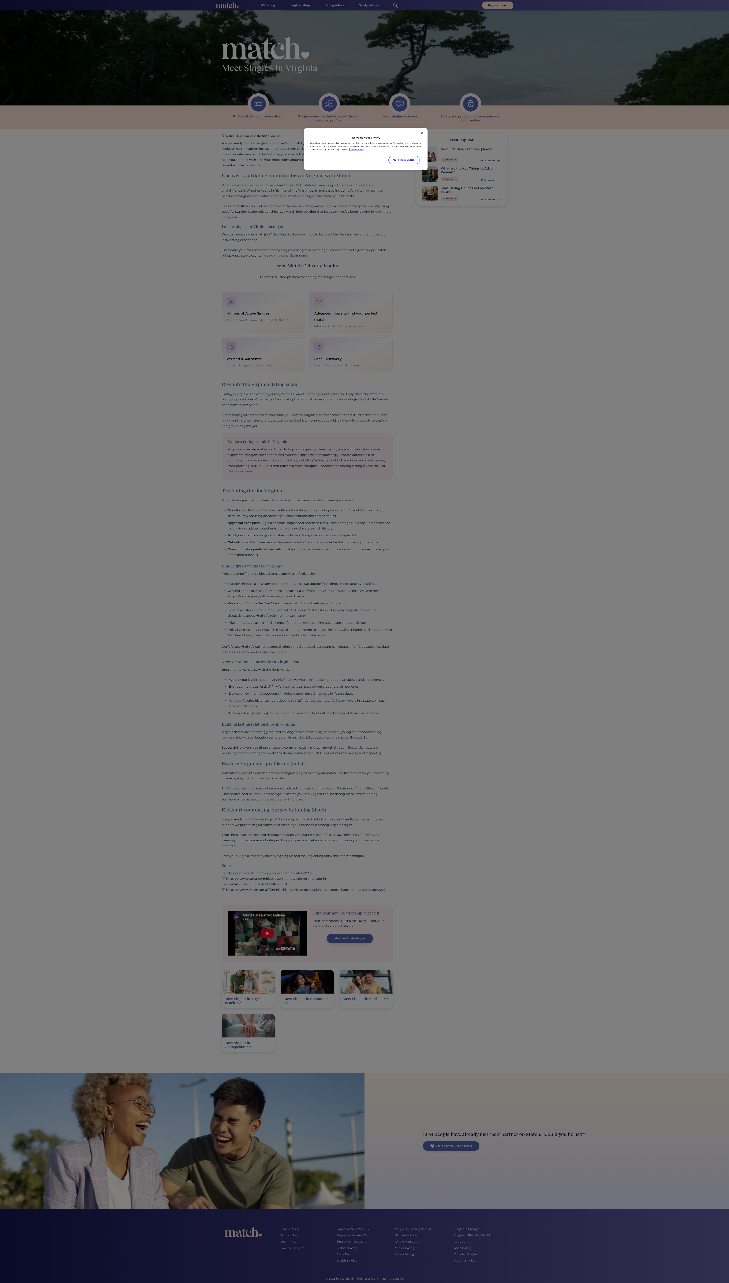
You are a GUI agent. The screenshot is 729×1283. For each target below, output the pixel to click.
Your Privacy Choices (404, 160)
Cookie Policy (357, 149)
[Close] (422, 133)
